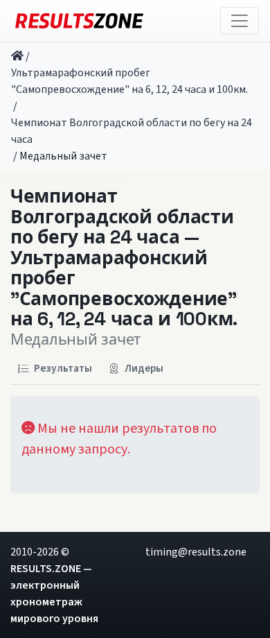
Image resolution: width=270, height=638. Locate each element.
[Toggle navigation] (239, 21)
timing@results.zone (195, 552)
